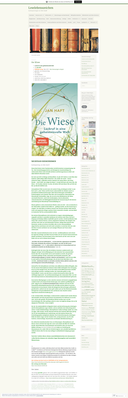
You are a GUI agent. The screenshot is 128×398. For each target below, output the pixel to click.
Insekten (62, 385)
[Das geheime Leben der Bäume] (92, 133)
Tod (83, 314)
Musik (83, 219)
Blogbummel (32, 18)
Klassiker (83, 205)
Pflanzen (85, 305)
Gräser (56, 385)
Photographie (84, 228)
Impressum (84, 18)
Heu (59, 385)
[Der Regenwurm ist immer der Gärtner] (85, 148)
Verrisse (83, 246)
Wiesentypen (40, 388)
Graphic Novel (85, 186)
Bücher (83, 269)
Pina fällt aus (84, 63)
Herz (88, 281)
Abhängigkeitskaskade (69, 384)
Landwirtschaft (71, 385)
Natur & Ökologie (47, 384)
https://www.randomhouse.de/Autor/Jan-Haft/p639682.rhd (60, 378)
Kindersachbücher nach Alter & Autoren (57, 22)
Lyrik (74, 22)
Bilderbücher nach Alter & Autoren (90, 15)
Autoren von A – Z (40, 15)
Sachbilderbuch (85, 230)
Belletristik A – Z (49, 15)
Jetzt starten (78, 1)
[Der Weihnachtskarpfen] (92, 156)
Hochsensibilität (85, 193)
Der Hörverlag (89, 269)
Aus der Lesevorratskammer (88, 170)
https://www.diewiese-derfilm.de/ (39, 365)
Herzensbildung (85, 283)
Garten (83, 184)
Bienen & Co (84, 177)
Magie (83, 292)
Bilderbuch (84, 180)
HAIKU (69, 18)
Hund (83, 284)
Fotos (85, 273)
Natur (84, 301)
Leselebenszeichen (40, 7)
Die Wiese (35, 62)
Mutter (91, 297)
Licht (51, 386)
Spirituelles (84, 237)
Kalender (90, 18)
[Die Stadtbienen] (85, 140)
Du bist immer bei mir (86, 61)
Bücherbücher (85, 173)
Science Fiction (85, 235)
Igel (89, 284)
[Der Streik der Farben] (92, 148)
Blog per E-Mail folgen (87, 92)
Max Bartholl (87, 292)
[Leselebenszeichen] (64, 41)
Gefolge (64, 18)
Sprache (92, 309)
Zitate (37, 26)
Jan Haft (65, 385)
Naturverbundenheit (87, 303)
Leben (87, 289)
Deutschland (50, 385)
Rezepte (87, 308)
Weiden (57, 387)
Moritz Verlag (84, 297)
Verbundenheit (87, 313)
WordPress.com (85, 347)
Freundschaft (87, 275)
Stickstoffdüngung (46, 387)
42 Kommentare (53, 388)
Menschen (84, 293)
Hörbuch (83, 191)
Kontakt (70, 22)
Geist (87, 276)
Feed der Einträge (85, 342)
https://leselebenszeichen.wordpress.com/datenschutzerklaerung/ (62, 381)
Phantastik (84, 226)
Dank (47, 18)
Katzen (83, 200)
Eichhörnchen (92, 271)
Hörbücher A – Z (76, 18)
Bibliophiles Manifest (76, 15)
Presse (78, 22)
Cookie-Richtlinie (39, 395)
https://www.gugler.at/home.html (51, 351)
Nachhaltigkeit (41, 384)
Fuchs (93, 275)
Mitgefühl (92, 295)
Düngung (45, 385)
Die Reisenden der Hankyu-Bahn (88, 75)
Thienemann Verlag (86, 312)
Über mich (31, 26)
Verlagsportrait (85, 244)
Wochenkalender (87, 320)
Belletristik (84, 175)
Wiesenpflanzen (34, 388)
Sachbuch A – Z (85, 22)
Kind (83, 287)
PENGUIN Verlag (70, 386)
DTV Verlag (85, 271)
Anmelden (84, 340)
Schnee (83, 309)
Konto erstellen (85, 337)
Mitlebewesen (58, 386)
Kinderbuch (84, 203)
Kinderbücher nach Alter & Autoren (37, 22)
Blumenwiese (40, 385)
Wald (83, 318)
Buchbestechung (41, 18)
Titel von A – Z (93, 22)
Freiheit (89, 273)
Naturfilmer (64, 386)
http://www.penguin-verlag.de (57, 69)
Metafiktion (84, 216)
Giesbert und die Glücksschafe (88, 59)
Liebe (92, 289)
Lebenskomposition (40, 386)
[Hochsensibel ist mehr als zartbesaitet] (92, 140)
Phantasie (90, 305)
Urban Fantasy (85, 242)
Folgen (84, 106)
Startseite (31, 15)
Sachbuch (53, 384)
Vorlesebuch (84, 249)
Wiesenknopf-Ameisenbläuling (68, 387)
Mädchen (84, 299)
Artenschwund (34, 385)
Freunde (93, 273)
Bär (93, 266)
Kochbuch (84, 207)
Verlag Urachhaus (88, 316)
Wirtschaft (84, 253)
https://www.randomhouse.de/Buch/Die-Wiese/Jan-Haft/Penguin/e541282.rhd (50, 362)
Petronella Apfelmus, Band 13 (88, 66)
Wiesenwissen (46, 388)
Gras (54, 385)
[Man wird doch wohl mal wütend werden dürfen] (85, 133)
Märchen (83, 214)
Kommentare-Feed (85, 344)
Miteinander (85, 295)
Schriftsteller (87, 309)
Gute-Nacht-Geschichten (87, 189)
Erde (83, 273)
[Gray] (92, 125)
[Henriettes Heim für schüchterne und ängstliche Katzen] (85, 156)
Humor (91, 283)
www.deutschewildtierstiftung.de (48, 327)
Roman (92, 308)
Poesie (83, 308)
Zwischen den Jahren (86, 255)
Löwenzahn (33, 386)
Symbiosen (53, 387)
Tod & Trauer (84, 239)
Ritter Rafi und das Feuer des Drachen (87, 69)
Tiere (93, 312)
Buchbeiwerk (84, 182)
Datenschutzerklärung (55, 18)
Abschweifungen (85, 168)
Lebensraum (47, 386)
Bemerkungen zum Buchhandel (62, 15)
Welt (86, 318)
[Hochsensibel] (85, 125)
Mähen (54, 386)
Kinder (87, 287)
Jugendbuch (84, 196)
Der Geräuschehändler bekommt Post (86, 72)
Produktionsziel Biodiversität (37, 387)
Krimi (83, 209)
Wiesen (60, 387)
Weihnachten (84, 251)
